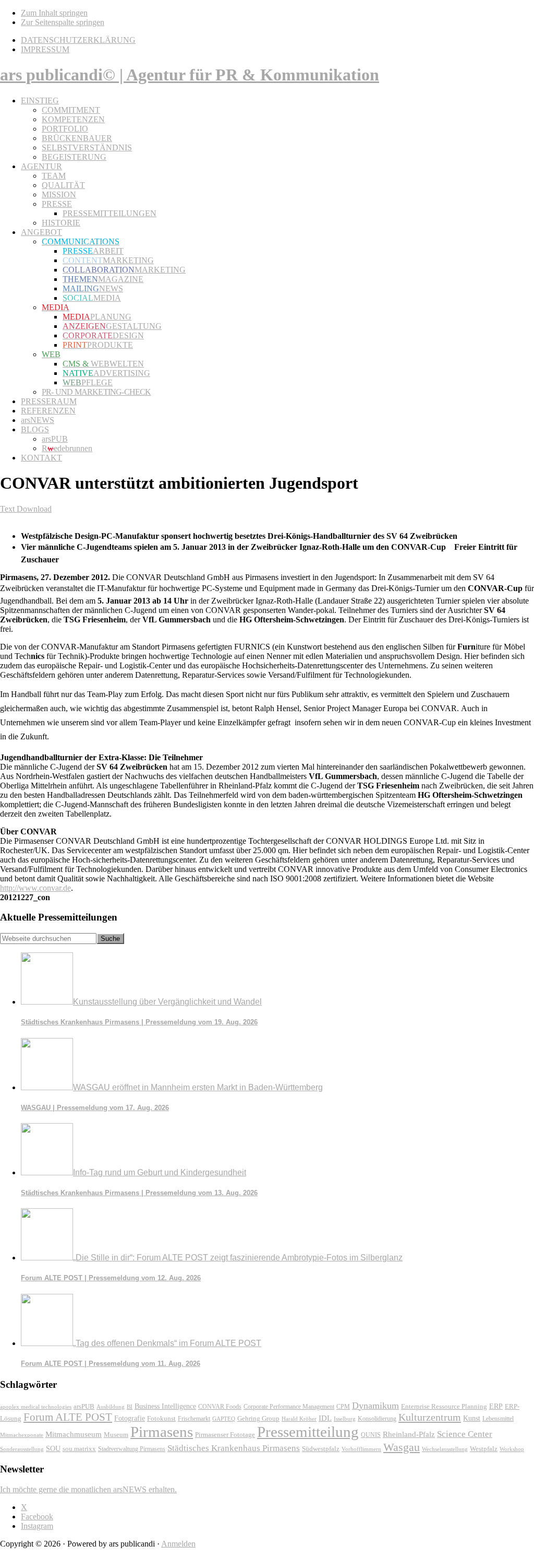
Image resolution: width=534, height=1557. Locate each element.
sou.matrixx (79, 1449)
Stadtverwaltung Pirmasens (131, 1449)
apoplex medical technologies (35, 1406)
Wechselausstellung (445, 1449)
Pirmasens (161, 1431)
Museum (116, 1434)
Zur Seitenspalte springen (62, 22)
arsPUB (84, 1406)
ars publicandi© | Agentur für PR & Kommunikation (189, 74)
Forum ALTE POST (67, 1417)
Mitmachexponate (21, 1435)
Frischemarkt (194, 1418)
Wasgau (401, 1447)
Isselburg (345, 1419)
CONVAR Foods (219, 1406)
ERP (496, 1406)
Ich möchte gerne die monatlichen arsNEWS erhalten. (88, 1489)
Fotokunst (161, 1418)
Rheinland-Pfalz (409, 1434)
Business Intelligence (165, 1406)
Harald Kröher (299, 1419)
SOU (53, 1449)
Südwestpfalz (320, 1449)
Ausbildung (110, 1406)
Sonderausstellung (22, 1449)
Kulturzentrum (429, 1417)
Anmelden (178, 1543)
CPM (343, 1406)
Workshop (512, 1449)
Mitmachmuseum (73, 1434)
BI (129, 1406)
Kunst (471, 1418)
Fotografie (129, 1418)
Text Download (26, 508)
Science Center (464, 1434)
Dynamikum (375, 1405)
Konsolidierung (377, 1418)
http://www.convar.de (35, 887)
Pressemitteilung (308, 1431)
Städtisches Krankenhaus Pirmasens (233, 1448)
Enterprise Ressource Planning (444, 1406)
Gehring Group (258, 1418)
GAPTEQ (223, 1419)
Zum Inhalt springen (54, 12)
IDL (325, 1418)
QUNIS (371, 1434)
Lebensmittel (498, 1418)
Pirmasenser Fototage (225, 1434)
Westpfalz (483, 1449)
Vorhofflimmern (361, 1449)
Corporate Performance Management (289, 1406)
